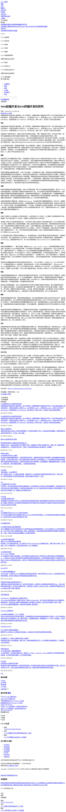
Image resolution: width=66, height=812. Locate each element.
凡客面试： (9, 472)
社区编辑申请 (5, 99)
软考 (11, 26)
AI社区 (6, 90)
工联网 (4, 785)
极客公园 (9, 785)
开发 (2, 594)
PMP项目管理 (38, 26)
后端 (7, 594)
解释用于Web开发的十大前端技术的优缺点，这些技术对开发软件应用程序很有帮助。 (27, 632)
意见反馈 (7, 751)
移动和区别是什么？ (14, 443)
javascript (8, 626)
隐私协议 (7, 756)
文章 (2, 30)
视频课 (3, 24)
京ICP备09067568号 (12, 765)
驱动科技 (25, 783)
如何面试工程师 (9, 663)
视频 (5, 86)
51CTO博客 (7, 733)
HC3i (14, 729)
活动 (5, 94)
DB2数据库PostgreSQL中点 (14, 513)
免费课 (3, 12)
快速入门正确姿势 (11, 541)
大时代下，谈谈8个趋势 (14, 638)
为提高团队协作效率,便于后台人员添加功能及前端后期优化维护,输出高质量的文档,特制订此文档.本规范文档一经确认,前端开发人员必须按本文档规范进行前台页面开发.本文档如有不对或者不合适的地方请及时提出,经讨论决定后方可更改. (33, 503)
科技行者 (31, 783)
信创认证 (16, 26)
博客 (2, 4)
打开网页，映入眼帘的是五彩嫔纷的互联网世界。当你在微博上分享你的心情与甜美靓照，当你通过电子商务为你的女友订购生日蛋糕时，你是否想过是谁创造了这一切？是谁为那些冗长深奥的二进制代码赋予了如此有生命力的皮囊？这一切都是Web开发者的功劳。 (33, 488)
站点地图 (7, 749)
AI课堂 (3, 18)
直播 (15, 30)
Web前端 (3, 394)
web (2, 626)
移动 (6, 429)
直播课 (19, 24)
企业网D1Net (30, 785)
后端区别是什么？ (12, 582)
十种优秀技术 (9, 630)
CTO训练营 (22, 737)
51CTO (6, 729)
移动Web (3, 439)
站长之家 (45, 783)
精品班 (3, 8)
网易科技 (14, 783)
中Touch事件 (9, 455)
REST (6, 568)
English (6, 752)
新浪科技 (3, 783)
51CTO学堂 (7, 737)
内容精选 (7, 84)
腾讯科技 (9, 783)
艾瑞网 (41, 783)
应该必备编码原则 (11, 527)
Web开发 (3, 496)
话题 (5, 88)
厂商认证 (27, 26)
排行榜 (11, 24)
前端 (2, 453)
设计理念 (14, 439)
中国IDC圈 (22, 785)
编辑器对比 (8, 571)
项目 (10, 552)
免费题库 (44, 26)
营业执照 (4, 775)
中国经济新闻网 (57, 783)
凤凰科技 (20, 783)
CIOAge (10, 729)
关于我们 (7, 745)
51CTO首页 (4, 2)
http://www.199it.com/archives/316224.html (19, 388)
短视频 (15, 24)
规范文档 (7, 498)
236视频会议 (15, 785)
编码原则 (11, 539)
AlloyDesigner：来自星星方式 (14, 598)
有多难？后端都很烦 (11, 651)
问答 (7, 30)
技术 (7, 649)
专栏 (13, 30)
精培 (12, 737)
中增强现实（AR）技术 (12, 614)
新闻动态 (7, 747)
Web (4, 453)
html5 (4, 626)
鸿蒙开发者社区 (5, 16)
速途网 (50, 783)
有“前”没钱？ (9, 484)
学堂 (2, 6)
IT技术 (32, 26)
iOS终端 (8, 394)
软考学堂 (24, 24)
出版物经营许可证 (12, 775)
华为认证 (21, 26)
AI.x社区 (28, 733)
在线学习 (3, 28)
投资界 (36, 785)
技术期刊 (7, 92)
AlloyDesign (4, 611)
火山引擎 (44, 785)
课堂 (10, 30)
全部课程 (3, 26)
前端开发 (8, 439)
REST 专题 (7, 554)
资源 (4, 30)
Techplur (18, 729)
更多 (9, 693)
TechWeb (36, 783)
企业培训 (3, 14)
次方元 (40, 785)
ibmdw (2, 568)
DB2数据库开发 (5, 523)
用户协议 (7, 754)
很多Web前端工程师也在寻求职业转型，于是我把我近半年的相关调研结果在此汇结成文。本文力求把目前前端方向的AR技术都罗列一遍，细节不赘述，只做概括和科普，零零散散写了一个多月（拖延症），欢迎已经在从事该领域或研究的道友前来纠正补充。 (33, 618)
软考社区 (3, 10)
